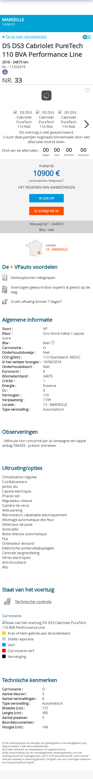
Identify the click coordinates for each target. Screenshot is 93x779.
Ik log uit (46, 198)
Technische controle (33, 601)
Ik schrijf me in (46, 211)
